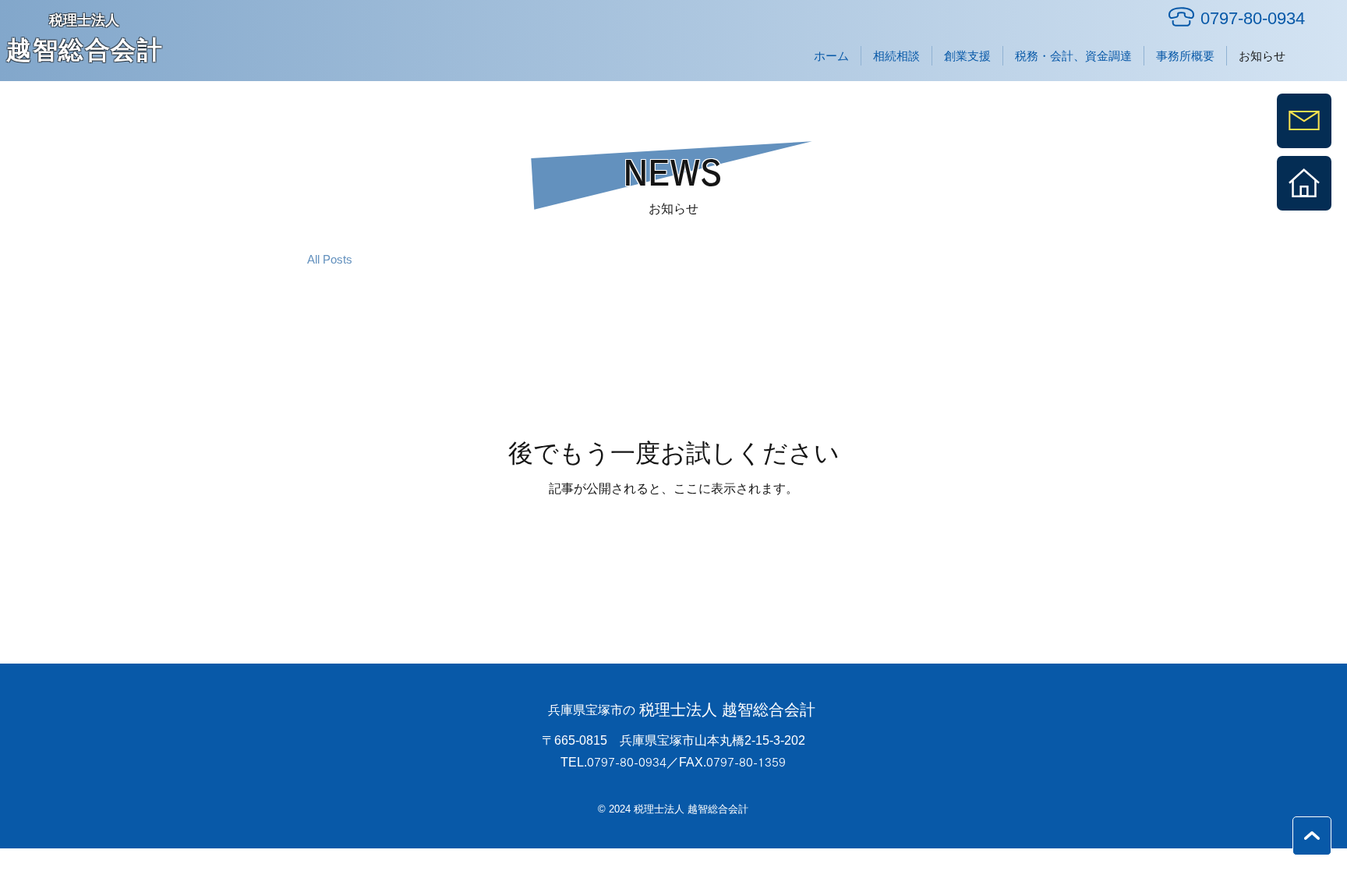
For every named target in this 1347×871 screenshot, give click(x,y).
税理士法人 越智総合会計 (727, 709)
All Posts (329, 259)
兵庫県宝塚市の (591, 710)
